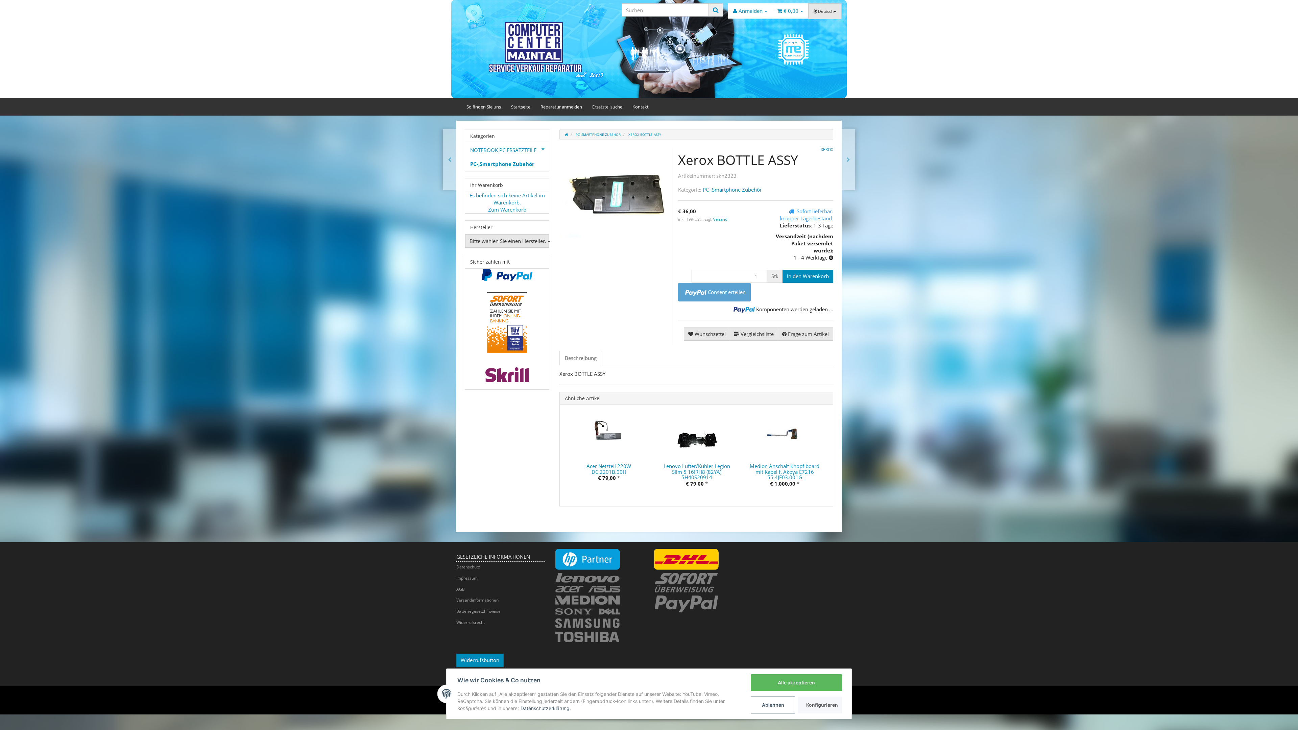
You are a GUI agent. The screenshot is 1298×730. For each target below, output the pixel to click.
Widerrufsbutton (480, 660)
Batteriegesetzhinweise (478, 611)
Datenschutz (468, 567)
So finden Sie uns (483, 107)
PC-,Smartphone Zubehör (732, 189)
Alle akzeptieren (796, 682)
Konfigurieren (822, 705)
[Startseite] (566, 134)
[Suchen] (716, 10)
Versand (720, 219)
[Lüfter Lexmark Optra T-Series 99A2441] (450, 159)
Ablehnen (773, 705)
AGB (460, 589)
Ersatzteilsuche (607, 107)
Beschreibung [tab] (581, 358)
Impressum (467, 578)
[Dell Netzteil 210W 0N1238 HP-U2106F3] (848, 159)
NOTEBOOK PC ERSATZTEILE (503, 150)
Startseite (520, 107)
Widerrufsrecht (470, 622)
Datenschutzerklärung (545, 708)
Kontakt (640, 107)
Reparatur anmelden (561, 107)
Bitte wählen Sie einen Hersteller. (509, 241)
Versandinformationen (477, 600)
